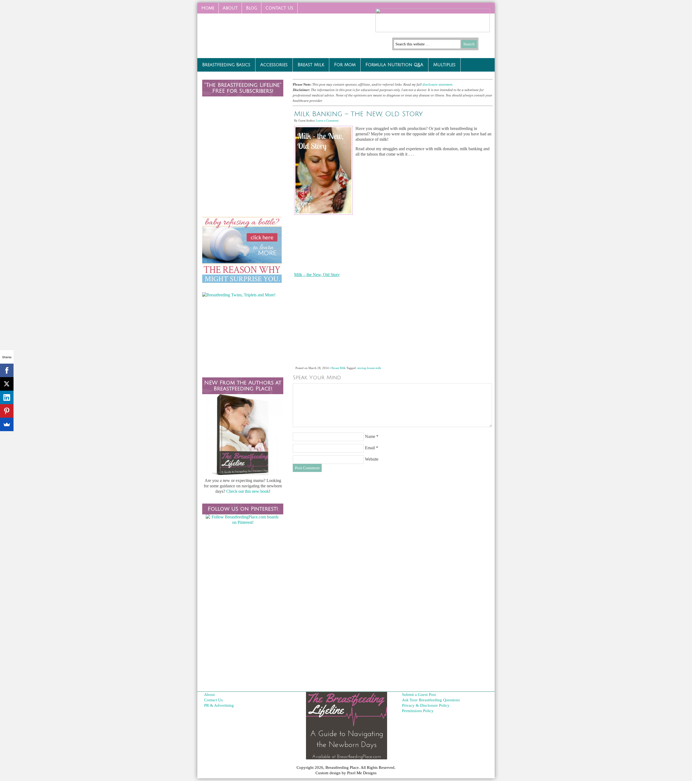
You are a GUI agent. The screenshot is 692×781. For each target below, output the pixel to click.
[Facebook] (7, 370)
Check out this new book (247, 491)
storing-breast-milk (369, 368)
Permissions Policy (418, 711)
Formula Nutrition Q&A (394, 64)
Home (207, 8)
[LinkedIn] (7, 397)
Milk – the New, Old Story (317, 274)
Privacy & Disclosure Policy (426, 705)
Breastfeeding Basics (226, 64)
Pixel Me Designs (362, 773)
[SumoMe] (7, 424)
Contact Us (277, 10)
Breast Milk (311, 64)
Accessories (274, 64)
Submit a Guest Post (419, 694)
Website (371, 459)
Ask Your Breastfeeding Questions (431, 700)
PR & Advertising (219, 705)
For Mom (344, 64)
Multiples (444, 64)
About (230, 8)
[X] (7, 384)
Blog (251, 8)
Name (370, 436)
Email (370, 447)
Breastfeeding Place (237, 34)
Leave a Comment (327, 120)
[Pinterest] (7, 411)
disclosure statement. (438, 84)
